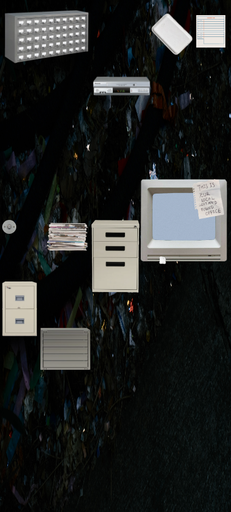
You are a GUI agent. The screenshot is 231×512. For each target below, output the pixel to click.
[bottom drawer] (19, 322)
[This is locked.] (115, 250)
